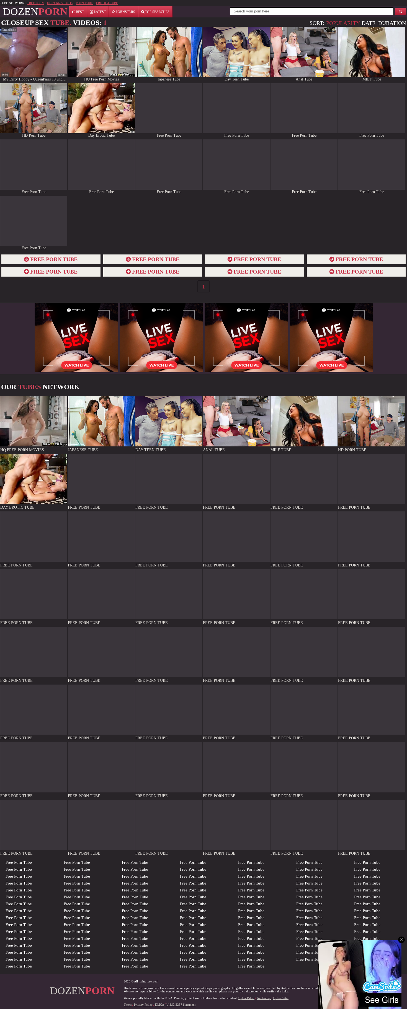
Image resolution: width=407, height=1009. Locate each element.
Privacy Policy (143, 1004)
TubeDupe (9, 29)
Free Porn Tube (19, 862)
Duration (392, 23)
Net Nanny (264, 998)
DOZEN (35, 11)
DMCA (159, 1004)
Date (368, 23)
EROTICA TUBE (107, 3)
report (62, 75)
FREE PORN (35, 3)
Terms (128, 1004)
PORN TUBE (84, 3)
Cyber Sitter (280, 998)
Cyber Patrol (246, 998)
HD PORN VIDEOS (60, 3)
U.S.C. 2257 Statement (180, 1004)
